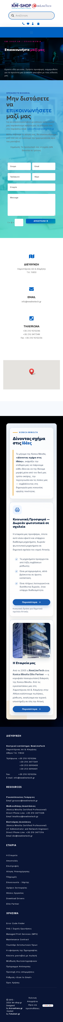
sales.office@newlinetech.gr (40, 129)
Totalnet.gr (14, 1014)
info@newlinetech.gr (24, 778)
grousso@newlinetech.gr (25, 800)
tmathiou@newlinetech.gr (25, 816)
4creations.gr (16, 1008)
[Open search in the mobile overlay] (31, 15)
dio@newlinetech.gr (22, 836)
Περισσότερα (29, 602)
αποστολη (40, 221)
